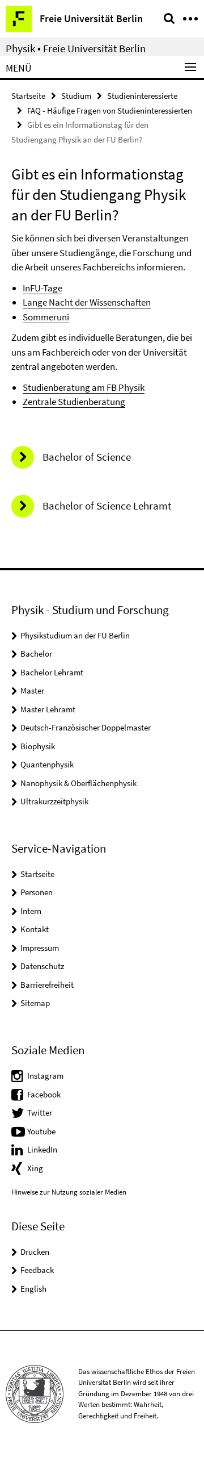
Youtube (41, 1131)
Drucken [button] (34, 1251)
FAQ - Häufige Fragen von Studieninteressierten (109, 110)
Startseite (28, 95)
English (33, 1288)
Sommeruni (46, 317)
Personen (36, 892)
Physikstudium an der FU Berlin (75, 635)
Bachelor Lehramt (51, 672)
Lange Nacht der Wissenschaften (87, 302)
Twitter (39, 1112)
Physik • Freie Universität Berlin (76, 48)
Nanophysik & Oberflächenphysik (78, 783)
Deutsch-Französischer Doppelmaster (85, 727)
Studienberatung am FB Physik (83, 387)
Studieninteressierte (142, 95)
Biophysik (37, 746)
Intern (30, 910)
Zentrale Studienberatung (74, 401)
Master (32, 690)
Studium (76, 95)
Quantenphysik (47, 764)
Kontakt (34, 929)
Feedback (37, 1269)
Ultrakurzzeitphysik (54, 801)
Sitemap (35, 1002)
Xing (35, 1168)
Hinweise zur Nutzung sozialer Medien (68, 1192)
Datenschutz (42, 966)
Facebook (44, 1094)
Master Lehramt (47, 709)
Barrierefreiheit (47, 984)
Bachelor (36, 653)
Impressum (39, 947)
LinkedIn (42, 1149)
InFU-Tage (42, 288)
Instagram (45, 1075)
